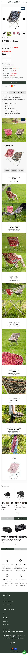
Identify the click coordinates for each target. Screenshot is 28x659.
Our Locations (6, 624)
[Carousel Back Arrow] (4, 19)
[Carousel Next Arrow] (24, 19)
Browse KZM (5, 37)
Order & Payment (7, 598)
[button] (1, 1)
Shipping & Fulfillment (8, 601)
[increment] (9, 60)
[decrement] (3, 60)
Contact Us (5, 621)
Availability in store (9, 64)
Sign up (4, 613)
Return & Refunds (7, 604)
